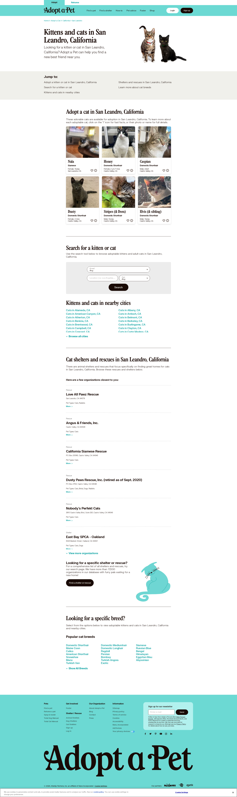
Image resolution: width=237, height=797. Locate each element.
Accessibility (118, 721)
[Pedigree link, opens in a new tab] (181, 785)
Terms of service (119, 715)
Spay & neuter (50, 715)
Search (118, 287)
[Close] (233, 792)
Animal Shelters (72, 718)
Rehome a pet (49, 711)
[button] (91, 170)
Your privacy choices (121, 731)
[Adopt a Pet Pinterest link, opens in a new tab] (156, 734)
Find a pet (48, 708)
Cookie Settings (101, 786)
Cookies (116, 718)
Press (91, 718)
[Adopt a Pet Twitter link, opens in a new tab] (151, 734)
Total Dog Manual (51, 718)
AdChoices (117, 728)
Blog (91, 711)
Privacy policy (118, 711)
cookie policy (98, 792)
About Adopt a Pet (96, 708)
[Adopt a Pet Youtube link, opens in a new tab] (161, 734)
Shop (152, 10)
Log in (68, 731)
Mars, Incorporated (120, 725)
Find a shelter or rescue (80, 583)
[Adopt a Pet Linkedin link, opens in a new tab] (171, 734)
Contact (92, 715)
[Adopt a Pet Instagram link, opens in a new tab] (166, 734)
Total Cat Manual (51, 721)
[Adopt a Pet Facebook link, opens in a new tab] (145, 734)
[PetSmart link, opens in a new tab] (170, 785)
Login (172, 10)
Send (182, 712)
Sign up (187, 10)
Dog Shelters (71, 721)
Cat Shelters (71, 724)
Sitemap (116, 708)
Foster (143, 10)
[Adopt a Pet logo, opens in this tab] (118, 762)
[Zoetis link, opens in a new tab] (189, 785)
